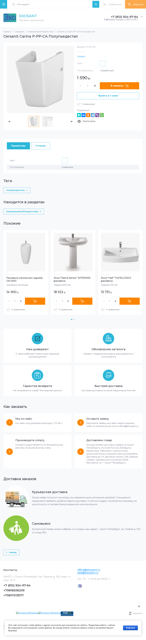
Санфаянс (19, 31)
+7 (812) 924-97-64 (124, 16)
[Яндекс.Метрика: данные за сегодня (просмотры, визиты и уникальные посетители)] (27, 613)
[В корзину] (35, 301)
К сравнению (88, 104)
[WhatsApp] (102, 115)
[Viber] (97, 115)
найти (95, 4)
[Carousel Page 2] (74, 319)
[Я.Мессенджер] (79, 115)
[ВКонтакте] (84, 115)
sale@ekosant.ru (87, 572)
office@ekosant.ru (88, 569)
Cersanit (81, 56)
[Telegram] (93, 115)
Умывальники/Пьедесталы (40, 31)
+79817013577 (13, 595)
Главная (7, 31)
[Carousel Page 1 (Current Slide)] (71, 319)
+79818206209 (14, 590)
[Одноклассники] (88, 115)
